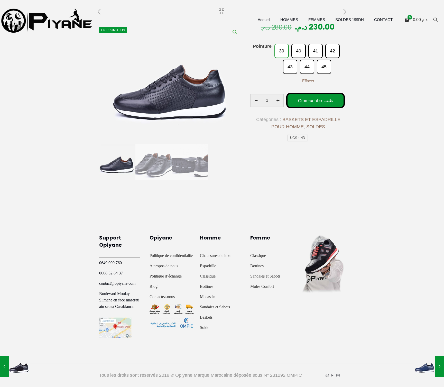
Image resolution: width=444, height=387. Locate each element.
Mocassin (207, 296)
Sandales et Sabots (215, 307)
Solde (204, 327)
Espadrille (208, 266)
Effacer (308, 81)
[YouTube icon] (333, 375)
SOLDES (315, 126)
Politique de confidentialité (171, 255)
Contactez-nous (162, 296)
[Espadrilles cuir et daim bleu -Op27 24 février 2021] (429, 366)
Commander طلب (315, 100)
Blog (154, 286)
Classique (208, 276)
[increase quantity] (277, 100)
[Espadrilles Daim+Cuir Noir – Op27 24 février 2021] (15, 366)
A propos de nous (164, 266)
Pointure (262, 46)
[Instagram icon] (338, 375)
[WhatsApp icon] (327, 375)
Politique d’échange (166, 276)
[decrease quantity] (256, 100)
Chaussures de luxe (215, 255)
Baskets (206, 317)
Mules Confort (262, 286)
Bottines (206, 286)
